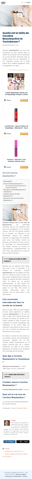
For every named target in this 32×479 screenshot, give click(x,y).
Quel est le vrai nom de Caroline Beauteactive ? (13, 199)
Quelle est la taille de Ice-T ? (14, 451)
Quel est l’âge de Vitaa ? (19, 408)
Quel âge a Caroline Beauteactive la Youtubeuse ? (14, 191)
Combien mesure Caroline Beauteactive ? (11, 195)
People (7, 449)
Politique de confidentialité (13, 476)
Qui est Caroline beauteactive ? (13, 183)
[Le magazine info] (3, 2)
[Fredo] (7, 426)
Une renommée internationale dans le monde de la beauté (16, 186)
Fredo (13, 420)
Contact (24, 476)
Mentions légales (21, 474)
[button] (22, 2)
